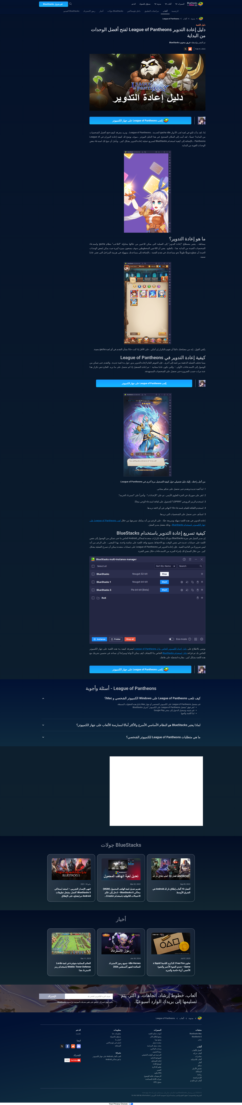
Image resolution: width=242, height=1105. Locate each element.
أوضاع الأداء (157, 1063)
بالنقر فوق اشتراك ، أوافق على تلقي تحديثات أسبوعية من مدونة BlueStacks (85, 1002)
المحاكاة (199, 1071)
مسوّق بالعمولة (144, 4)
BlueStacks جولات (115, 11)
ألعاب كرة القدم (196, 1080)
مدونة (159, 4)
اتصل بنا (118, 1039)
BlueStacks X (45, 293)
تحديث (78, 1033)
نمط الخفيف (156, 1051)
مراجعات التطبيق (151, 11)
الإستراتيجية (197, 1077)
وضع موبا (158, 1039)
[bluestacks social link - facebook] (68, 1046)
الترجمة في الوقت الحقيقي (151, 1054)
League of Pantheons (170, 19)
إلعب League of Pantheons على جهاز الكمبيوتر (144, 383)
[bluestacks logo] (195, 4)
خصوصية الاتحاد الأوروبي (158, 1095)
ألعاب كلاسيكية (196, 1059)
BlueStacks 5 (197, 1036)
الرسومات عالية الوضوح (152, 1075)
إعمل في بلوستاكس (113, 1042)
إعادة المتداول (156, 1060)
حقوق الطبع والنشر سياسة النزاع (177, 1095)
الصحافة (118, 1045)
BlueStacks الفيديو (71, 11)
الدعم (134, 4)
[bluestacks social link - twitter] (62, 1046)
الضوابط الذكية (156, 1057)
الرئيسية (175, 11)
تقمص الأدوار (49, 287)
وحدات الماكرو (156, 1048)
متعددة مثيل (157, 1042)
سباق (200, 1065)
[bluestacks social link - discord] (79, 1046)
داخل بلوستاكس (133, 11)
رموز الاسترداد (89, 11)
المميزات (181, 4)
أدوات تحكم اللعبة (154, 1033)
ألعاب (169, 4)
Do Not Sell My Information (141, 1095)
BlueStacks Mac (196, 1033)
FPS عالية (157, 1072)
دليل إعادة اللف (64, 287)
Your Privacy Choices (118, 1103)
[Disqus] (156, 790)
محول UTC (157, 1081)
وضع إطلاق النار (155, 1036)
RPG (68, 293)
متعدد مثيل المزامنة (154, 1045)
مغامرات (198, 1056)
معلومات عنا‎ (116, 1033)
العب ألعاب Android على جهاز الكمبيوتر (107, 1056)
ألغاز (200, 1062)
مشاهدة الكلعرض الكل (53, 263)
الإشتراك (52, 995)
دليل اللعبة (70, 56)
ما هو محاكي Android (113, 1059)
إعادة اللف (51, 281)
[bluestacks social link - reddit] (73, 1046)
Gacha (37, 287)
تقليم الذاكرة (156, 1066)
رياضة (199, 1074)
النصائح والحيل (65, 281)
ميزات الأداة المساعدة (153, 1078)
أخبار (101, 11)
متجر (200, 1039)
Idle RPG (58, 293)
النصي (159, 1069)
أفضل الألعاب (197, 1050)
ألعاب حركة (197, 1053)
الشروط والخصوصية (195, 1095)
